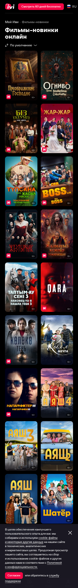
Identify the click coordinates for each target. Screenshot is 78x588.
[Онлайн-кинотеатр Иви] (10, 6)
